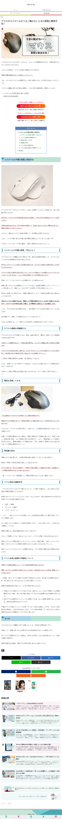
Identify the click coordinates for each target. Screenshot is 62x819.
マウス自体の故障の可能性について (30, 148)
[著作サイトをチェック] (16, 671)
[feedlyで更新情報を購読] (46, 671)
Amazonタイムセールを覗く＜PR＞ (31, 117)
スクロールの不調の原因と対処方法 (29, 132)
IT (3, 650)
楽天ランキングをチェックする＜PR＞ (31, 106)
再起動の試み (24, 142)
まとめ (21, 150)
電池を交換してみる (26, 140)
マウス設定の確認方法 (26, 145)
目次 (28, 128)
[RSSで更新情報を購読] (31, 675)
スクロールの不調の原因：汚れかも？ (31, 135)
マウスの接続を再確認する (28, 137)
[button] (41, 662)
